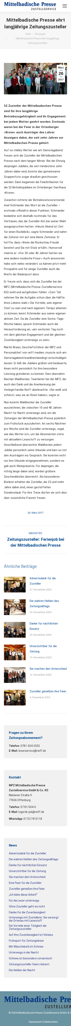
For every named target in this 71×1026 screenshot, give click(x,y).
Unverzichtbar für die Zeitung (43, 648)
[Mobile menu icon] (64, 6)
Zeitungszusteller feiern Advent (29, 964)
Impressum (35, 1021)
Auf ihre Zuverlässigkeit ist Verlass (31, 934)
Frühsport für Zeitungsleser (26, 940)
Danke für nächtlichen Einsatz (44, 626)
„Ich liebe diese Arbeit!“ (23, 894)
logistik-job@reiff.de (31, 811)
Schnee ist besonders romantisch (30, 958)
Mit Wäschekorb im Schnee (26, 946)
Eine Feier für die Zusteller (25, 882)
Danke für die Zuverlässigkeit (27, 912)
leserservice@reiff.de (32, 750)
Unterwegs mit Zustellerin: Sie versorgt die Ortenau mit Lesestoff (34, 919)
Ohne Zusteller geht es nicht (27, 906)
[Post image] (15, 584)
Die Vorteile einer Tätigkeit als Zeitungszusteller (28, 927)
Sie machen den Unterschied (48, 668)
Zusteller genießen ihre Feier (48, 691)
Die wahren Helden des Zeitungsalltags (44, 603)
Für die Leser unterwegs (24, 900)
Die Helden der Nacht (22, 970)
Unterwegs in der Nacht (24, 952)
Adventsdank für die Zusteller (43, 581)
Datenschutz (50, 1021)
